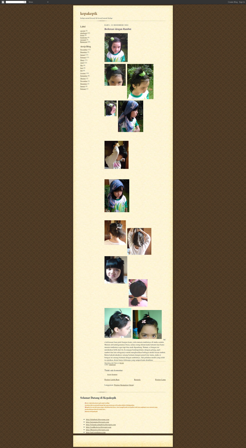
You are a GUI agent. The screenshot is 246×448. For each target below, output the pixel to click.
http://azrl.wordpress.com (95, 432)
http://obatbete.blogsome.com (97, 419)
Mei (81, 65)
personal (83, 40)
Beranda (137, 379)
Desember (83, 52)
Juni (81, 68)
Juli (81, 70)
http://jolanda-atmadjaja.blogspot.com (101, 424)
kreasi (82, 35)
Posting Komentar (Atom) (124, 385)
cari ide (82, 31)
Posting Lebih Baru (111, 379)
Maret (82, 60)
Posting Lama (160, 379)
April (82, 63)
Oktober (83, 78)
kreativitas (83, 37)
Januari (82, 55)
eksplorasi (83, 33)
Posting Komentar (112, 374)
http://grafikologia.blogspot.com (98, 427)
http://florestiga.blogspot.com (97, 429)
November (83, 49)
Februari (83, 57)
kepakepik (88, 13)
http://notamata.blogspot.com (97, 422)
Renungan (83, 42)
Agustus (83, 73)
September (83, 76)
